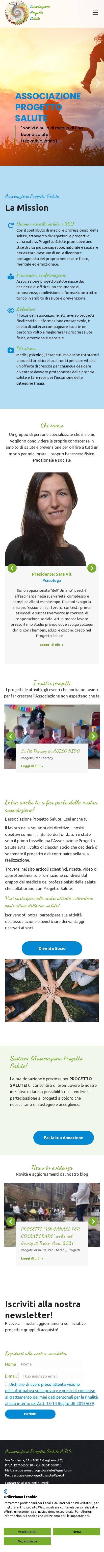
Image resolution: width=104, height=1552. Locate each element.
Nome (10, 1364)
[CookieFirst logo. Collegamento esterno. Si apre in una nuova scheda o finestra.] (6, 1491)
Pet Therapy (44, 758)
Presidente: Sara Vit (52, 574)
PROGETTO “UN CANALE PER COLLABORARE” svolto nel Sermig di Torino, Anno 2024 (50, 1236)
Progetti (27, 758)
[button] (12, 568)
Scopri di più (50, 644)
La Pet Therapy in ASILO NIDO (50, 751)
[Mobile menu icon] (95, 12)
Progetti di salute (33, 1250)
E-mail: (11, 1376)
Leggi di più (30, 766)
